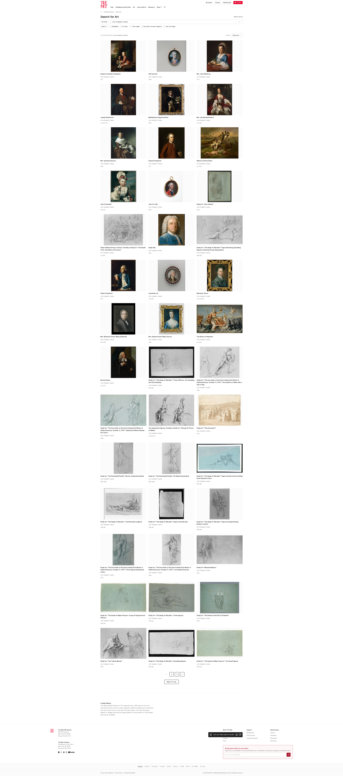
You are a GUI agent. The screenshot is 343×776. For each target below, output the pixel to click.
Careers (272, 732)
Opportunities (274, 730)
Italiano (169, 766)
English (140, 766)
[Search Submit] (239, 22)
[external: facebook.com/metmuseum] (59, 752)
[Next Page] (182, 674)
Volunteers (273, 735)
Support (249, 730)
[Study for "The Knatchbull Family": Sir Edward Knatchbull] (171, 458)
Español (147, 766)
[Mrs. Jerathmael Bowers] (220, 99)
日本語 (182, 766)
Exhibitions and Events (123, 7)
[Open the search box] (164, 7)
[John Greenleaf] (123, 186)
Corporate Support (252, 738)
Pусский (202, 766)
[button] (161, 27)
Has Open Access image (151, 26)
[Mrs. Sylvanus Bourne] (123, 143)
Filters (103, 26)
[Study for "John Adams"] (220, 186)
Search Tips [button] (237, 16)
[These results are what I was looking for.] (236, 734)
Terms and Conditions (106, 773)
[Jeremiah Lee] (171, 275)
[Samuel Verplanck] (171, 143)
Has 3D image (170, 26)
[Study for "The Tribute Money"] (123, 643)
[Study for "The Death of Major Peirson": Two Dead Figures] (220, 643)
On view (125, 26)
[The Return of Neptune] (220, 319)
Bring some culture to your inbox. (237, 748)
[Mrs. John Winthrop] (220, 56)
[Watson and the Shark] (220, 143)
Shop (158, 7)
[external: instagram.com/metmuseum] (66, 752)
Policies (225, 738)
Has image (136, 26)
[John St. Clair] (171, 186)
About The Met (227, 730)
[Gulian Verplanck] (123, 275)
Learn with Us (141, 7)
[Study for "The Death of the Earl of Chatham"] (220, 597)
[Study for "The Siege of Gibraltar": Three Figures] (171, 597)
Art (134, 7)
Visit (111, 7)
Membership (227, 2)
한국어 (188, 766)
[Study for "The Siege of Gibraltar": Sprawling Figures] (171, 643)
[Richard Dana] (123, 362)
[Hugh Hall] (171, 229)
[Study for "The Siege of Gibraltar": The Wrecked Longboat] (123, 504)
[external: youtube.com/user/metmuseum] (71, 752)
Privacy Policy (118, 773)
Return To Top (171, 682)
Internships (273, 741)
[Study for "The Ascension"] (220, 410)
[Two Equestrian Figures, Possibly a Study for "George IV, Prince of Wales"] (171, 410)
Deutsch (175, 766)
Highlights (115, 26)
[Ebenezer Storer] (220, 275)
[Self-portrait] (171, 56)
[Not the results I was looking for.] (240, 734)
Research (151, 7)
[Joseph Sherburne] (123, 99)
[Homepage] (103, 4)
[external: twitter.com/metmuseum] (61, 752)
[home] (101, 12)
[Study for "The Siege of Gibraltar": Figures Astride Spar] (171, 504)
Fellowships (273, 738)
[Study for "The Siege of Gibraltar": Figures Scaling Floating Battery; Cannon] (220, 504)
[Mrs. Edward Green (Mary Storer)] (171, 319)
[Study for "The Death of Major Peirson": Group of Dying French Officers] (123, 597)
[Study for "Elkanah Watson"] (220, 549)
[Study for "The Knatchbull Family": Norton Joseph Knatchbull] (123, 458)
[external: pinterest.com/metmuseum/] (64, 752)
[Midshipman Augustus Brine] (171, 99)
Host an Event (251, 735)
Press (224, 741)
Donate (217, 2)
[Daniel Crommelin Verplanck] (123, 56)
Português (155, 766)
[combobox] (173, 22)
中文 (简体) (195, 766)
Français (162, 766)
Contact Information (129, 773)
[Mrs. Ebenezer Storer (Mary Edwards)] (123, 319)
